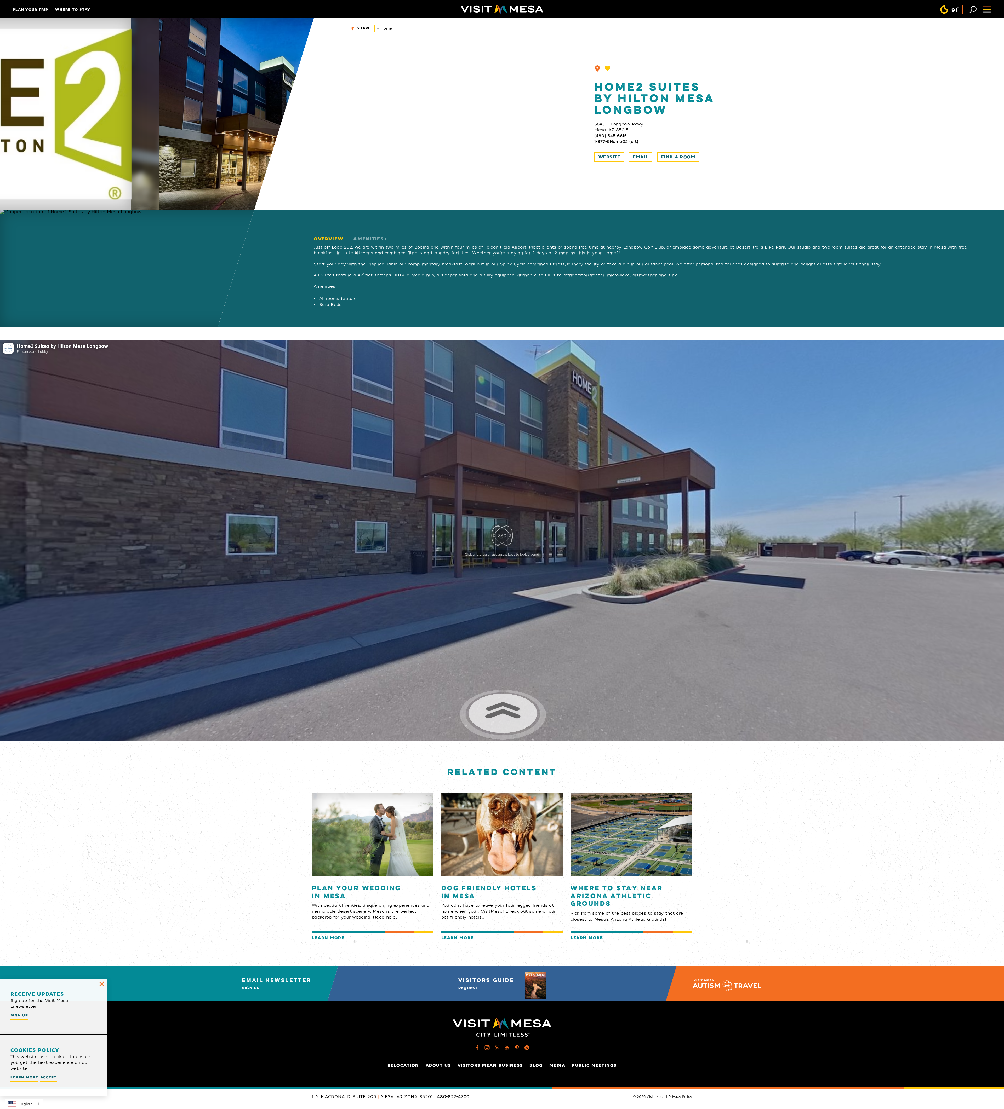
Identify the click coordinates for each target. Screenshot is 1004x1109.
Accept (48, 1077)
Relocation (403, 1065)
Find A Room (678, 157)
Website (609, 157)
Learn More (24, 1077)
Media (557, 1065)
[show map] (597, 68)
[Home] (502, 9)
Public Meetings (594, 1065)
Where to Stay (72, 9)
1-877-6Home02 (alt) (616, 141)
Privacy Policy (680, 1097)
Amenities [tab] (368, 238)
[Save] (608, 68)
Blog (536, 1065)
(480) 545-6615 (610, 136)
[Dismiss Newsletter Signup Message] (102, 984)
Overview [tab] (328, 238)
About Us (438, 1065)
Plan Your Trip (30, 9)
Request (468, 988)
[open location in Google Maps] (226, 268)
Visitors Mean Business (490, 1065)
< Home (384, 28)
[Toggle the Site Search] (973, 9)
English (26, 1104)
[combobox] (24, 1104)
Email (640, 157)
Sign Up (251, 988)
